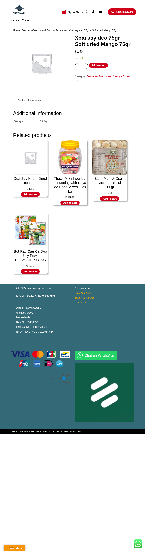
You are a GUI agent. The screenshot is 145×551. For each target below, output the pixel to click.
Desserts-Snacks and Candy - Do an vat (44, 30)
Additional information (30, 100)
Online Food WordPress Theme (26, 431)
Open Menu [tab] (75, 12)
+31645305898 (126, 11)
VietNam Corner (20, 20)
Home (16, 30)
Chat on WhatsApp (99, 355)
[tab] (30, 100)
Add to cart (98, 65)
